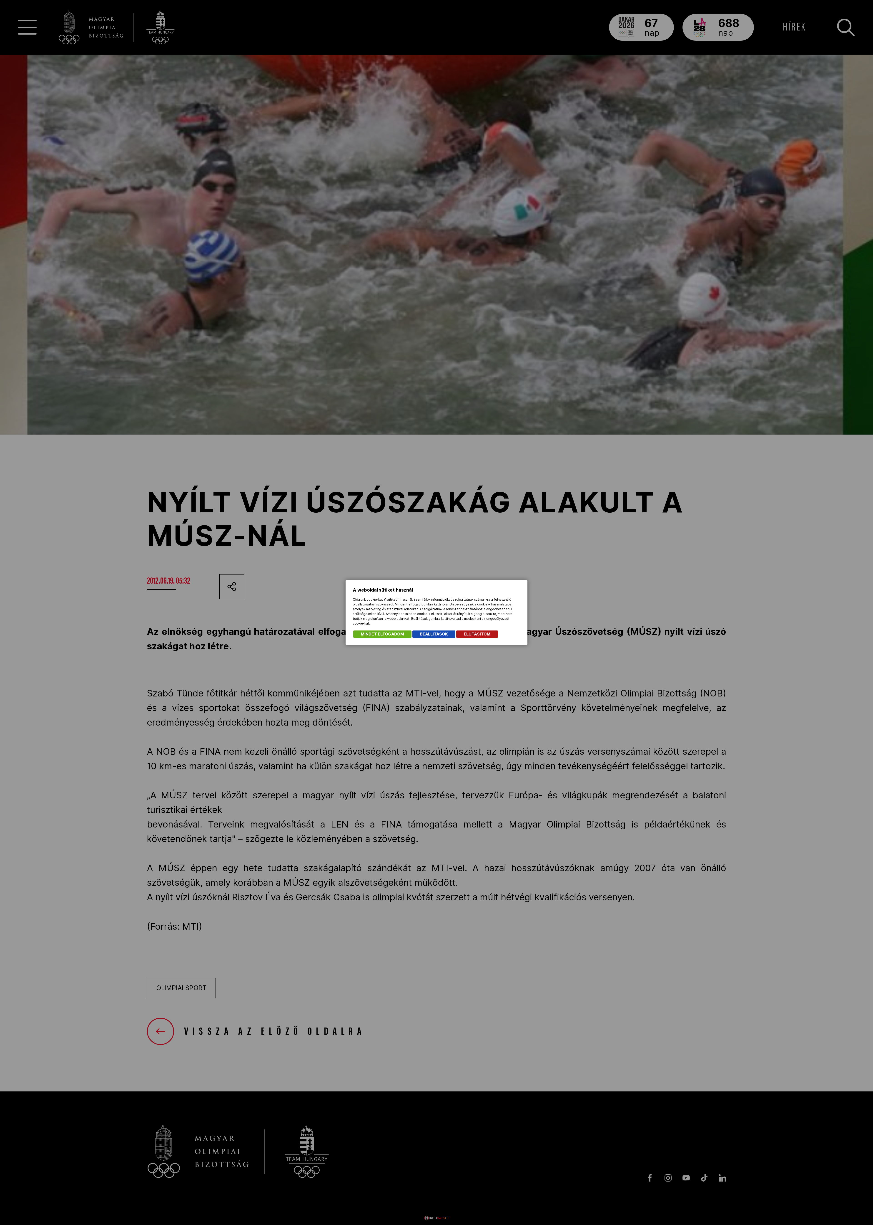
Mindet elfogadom (382, 634)
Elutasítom (477, 634)
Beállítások (434, 634)
